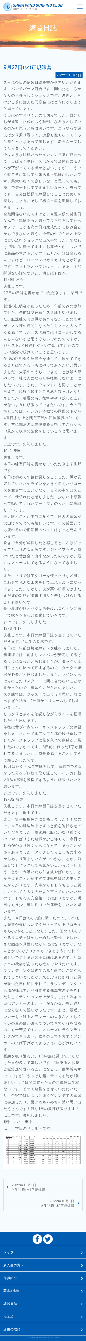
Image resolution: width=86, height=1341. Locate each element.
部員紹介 (10, 1278)
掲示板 (8, 1316)
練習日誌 (10, 1303)
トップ (8, 1252)
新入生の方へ (13, 1265)
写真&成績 (11, 1291)
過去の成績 (12, 1329)
